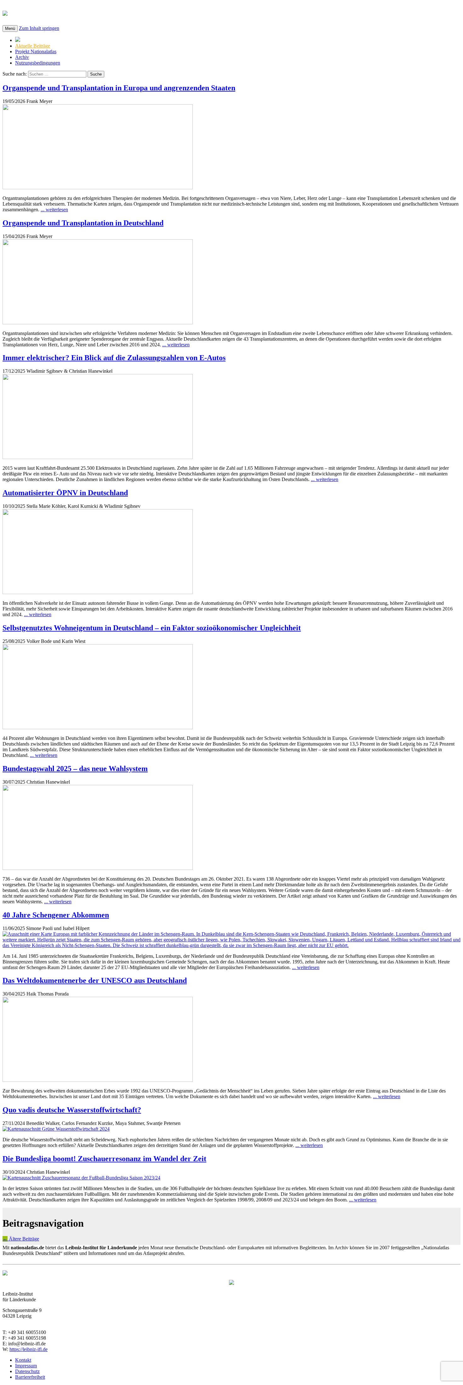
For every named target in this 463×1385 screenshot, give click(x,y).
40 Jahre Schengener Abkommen (56, 915)
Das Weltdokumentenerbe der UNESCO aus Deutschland (95, 980)
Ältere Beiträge (21, 1238)
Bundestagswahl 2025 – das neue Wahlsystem (75, 768)
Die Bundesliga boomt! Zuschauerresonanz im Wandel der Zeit (104, 1159)
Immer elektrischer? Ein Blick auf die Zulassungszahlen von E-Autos (114, 358)
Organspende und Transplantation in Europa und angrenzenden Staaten (119, 88)
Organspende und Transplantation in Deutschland (83, 223)
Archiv (22, 57)
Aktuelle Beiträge (32, 45)
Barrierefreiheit (30, 1377)
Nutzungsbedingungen (37, 62)
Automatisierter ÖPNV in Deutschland (65, 493)
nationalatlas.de (45, 12)
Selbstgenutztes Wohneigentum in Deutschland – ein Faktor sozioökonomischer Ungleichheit (152, 628)
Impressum (26, 1365)
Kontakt (23, 1360)
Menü (10, 28)
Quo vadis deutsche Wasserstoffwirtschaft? (72, 1110)
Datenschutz (27, 1371)
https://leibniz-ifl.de (28, 1349)
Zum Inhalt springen (39, 28)
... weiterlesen (54, 209)
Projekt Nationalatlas (35, 51)
